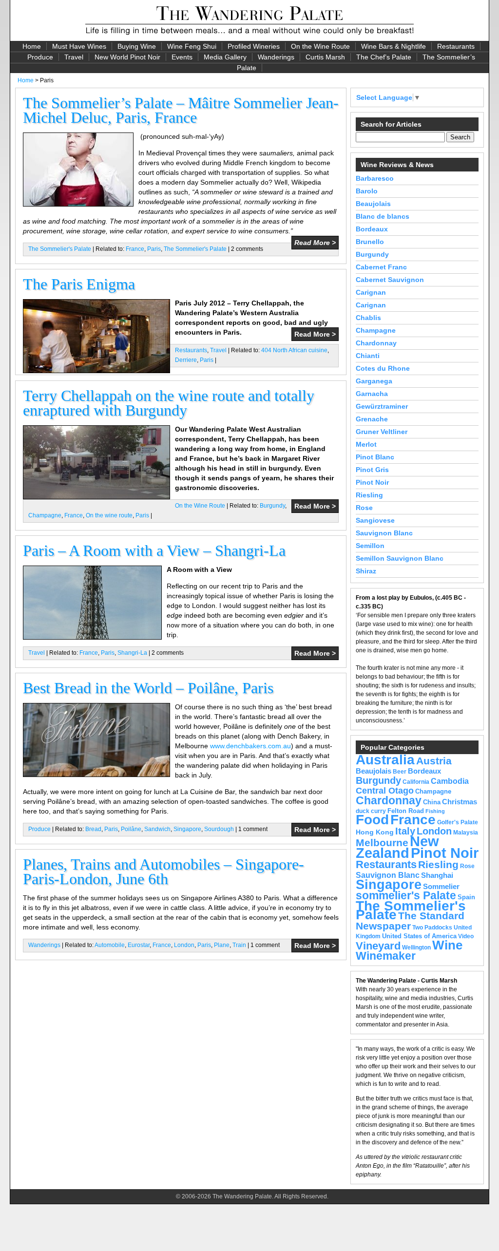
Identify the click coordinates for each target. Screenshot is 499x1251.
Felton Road (405, 811)
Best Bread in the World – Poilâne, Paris (148, 688)
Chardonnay (376, 343)
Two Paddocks (432, 927)
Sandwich (157, 829)
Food (372, 819)
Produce (40, 57)
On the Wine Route (320, 46)
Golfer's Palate (457, 822)
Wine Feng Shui (191, 46)
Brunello (370, 242)
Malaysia (465, 832)
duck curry (371, 811)
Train (239, 945)
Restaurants (456, 46)
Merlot (366, 444)
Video (466, 936)
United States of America (419, 936)
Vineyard (378, 946)
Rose (364, 508)
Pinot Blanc (375, 457)
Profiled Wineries (254, 46)
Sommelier (441, 887)
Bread (93, 829)
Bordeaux (372, 229)
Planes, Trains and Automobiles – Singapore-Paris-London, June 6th (163, 871)
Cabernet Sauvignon (390, 280)
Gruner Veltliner (381, 432)
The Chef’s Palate (383, 57)
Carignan (371, 292)
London (184, 945)
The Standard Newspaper (410, 920)
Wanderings (276, 57)
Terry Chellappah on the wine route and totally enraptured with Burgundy (168, 403)
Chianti (368, 356)
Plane (222, 945)
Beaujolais (373, 204)
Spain (466, 897)
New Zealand (397, 847)
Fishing (435, 811)
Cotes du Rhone (383, 368)
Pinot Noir (372, 482)
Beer (399, 772)
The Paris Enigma (79, 284)
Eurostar (139, 945)
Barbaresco (375, 178)
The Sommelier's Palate (59, 249)
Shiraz (366, 571)
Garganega (374, 381)
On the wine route (109, 515)
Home (31, 46)
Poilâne (131, 829)
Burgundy (272, 505)
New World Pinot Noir (127, 57)
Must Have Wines (79, 46)
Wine (447, 945)
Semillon (370, 546)
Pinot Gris (372, 470)
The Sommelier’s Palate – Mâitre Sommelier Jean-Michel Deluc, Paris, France (181, 110)
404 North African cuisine (294, 350)
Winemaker (386, 956)
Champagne (44, 515)
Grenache (372, 419)
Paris (154, 249)
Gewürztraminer (382, 406)
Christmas (459, 801)
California (416, 782)
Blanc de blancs (382, 216)
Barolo (367, 191)
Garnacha (372, 394)
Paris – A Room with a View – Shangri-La (154, 550)
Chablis (368, 318)
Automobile (110, 945)
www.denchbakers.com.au (250, 746)
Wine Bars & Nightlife (393, 46)
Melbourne (382, 842)
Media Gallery (225, 57)
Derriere (186, 360)
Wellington (416, 947)
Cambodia (450, 781)
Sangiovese (375, 520)
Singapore (187, 829)
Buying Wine (136, 46)
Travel (73, 57)
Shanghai (437, 875)
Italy (405, 831)
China (432, 802)
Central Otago (385, 791)
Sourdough (219, 829)
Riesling (369, 495)
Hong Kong (375, 832)
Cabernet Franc (381, 267)
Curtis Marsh (325, 57)
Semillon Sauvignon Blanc (399, 558)
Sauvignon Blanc (384, 533)
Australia (385, 759)
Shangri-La (132, 652)
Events (182, 57)
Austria (434, 760)
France (135, 249)
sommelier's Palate (406, 896)
